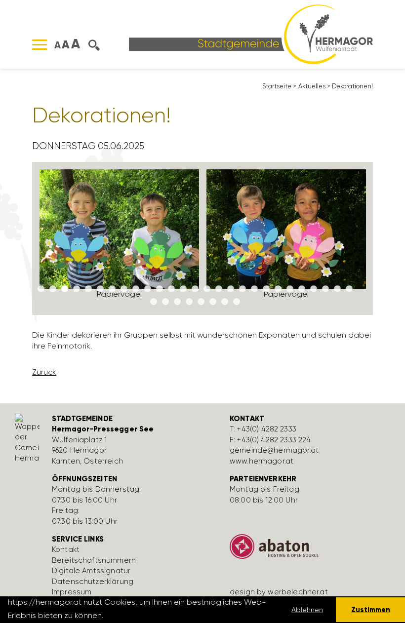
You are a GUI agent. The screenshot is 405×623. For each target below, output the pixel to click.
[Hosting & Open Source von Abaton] (311, 550)
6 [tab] (100, 289)
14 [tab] (195, 289)
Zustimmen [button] (370, 609)
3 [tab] (65, 289)
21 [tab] (278, 289)
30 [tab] (177, 302)
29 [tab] (165, 302)
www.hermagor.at (261, 461)
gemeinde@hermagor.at (274, 450)
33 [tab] (213, 302)
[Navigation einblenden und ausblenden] (39, 44)
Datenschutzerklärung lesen (159, 615)
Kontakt (66, 549)
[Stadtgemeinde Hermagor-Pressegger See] (251, 33)
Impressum (71, 591)
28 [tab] (154, 302)
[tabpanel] (119, 238)
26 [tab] (337, 289)
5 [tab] (88, 289)
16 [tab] (219, 289)
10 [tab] (148, 289)
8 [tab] (124, 289)
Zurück (44, 372)
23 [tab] (302, 289)
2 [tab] (53, 289)
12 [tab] (171, 289)
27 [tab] (349, 289)
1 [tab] (41, 289)
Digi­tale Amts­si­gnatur (91, 570)
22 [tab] (290, 289)
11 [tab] (159, 289)
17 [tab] (231, 289)
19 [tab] (254, 289)
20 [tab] (266, 289)
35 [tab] (237, 302)
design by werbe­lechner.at (279, 591)
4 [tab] (76, 289)
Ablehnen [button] (307, 610)
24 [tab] (314, 289)
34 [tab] (225, 302)
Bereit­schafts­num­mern (94, 560)
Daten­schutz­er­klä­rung (92, 581)
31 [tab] (189, 302)
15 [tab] (207, 289)
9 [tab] (136, 289)
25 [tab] (325, 289)
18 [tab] (242, 289)
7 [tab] (112, 289)
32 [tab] (201, 302)
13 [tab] (183, 289)
